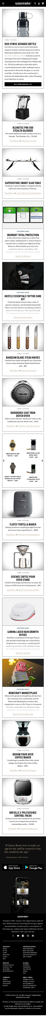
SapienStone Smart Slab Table (23, 183)
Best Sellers (28, 951)
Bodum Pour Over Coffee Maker (23, 755)
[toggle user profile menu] (39, 3)
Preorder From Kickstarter (29, 534)
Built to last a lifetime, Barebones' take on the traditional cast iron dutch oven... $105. (23, 420)
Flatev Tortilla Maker (23, 524)
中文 (24, 973)
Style (5, 951)
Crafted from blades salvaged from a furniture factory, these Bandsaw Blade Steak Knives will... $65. (23, 363)
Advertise (7, 981)
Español (26, 965)
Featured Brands (30, 953)
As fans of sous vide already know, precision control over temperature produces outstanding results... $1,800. (23, 821)
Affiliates (7, 983)
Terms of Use (28, 979)
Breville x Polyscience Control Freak (23, 814)
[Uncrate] (23, 3)
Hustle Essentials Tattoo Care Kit (23, 297)
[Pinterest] (32, 935)
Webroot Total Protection (23, 235)
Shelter (6, 955)
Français (26, 967)
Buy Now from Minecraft (23, 714)
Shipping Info (8, 971)
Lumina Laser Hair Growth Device (23, 633)
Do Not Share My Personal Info (29, 986)
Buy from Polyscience (29, 828)
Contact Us (7, 967)
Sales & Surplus (29, 955)
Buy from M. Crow (29, 370)
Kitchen (13, 40)
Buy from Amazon (23, 653)
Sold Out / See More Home (29, 426)
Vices (5, 957)
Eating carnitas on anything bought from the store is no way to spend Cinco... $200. (23, 528)
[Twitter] (13, 935)
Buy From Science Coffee (29, 590)
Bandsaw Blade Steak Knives (23, 357)
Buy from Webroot (23, 256)
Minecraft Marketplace (23, 693)
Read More (14, 141)
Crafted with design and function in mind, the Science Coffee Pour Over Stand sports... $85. (23, 584)
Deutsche (27, 969)
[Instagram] (27, 935)
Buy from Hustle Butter (23, 317)
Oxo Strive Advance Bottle (20, 44)
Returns (6, 969)
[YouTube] (18, 935)
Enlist (5, 985)
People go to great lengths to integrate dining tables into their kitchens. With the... (23, 187)
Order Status (8, 965)
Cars (5, 953)
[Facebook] (23, 935)
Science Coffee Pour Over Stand (23, 578)
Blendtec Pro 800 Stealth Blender (23, 129)
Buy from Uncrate (29, 141)
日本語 (25, 971)
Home (7, 40)
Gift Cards (27, 957)
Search (35, 3)
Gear (5, 948)
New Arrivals (28, 948)
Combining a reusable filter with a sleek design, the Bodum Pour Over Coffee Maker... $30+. (23, 763)
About (5, 979)
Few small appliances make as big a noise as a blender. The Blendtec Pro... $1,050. (23, 134)
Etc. (4, 959)
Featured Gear (23, 231)
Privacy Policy (29, 981)
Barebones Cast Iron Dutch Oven (23, 414)
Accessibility (28, 983)
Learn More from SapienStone (29, 193)
